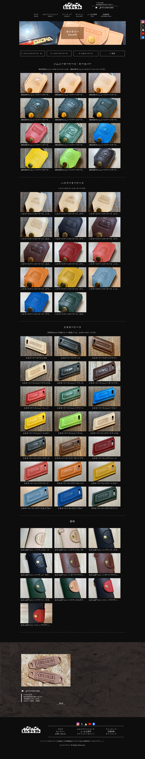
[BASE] (143, 30)
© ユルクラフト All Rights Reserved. (72, 745)
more (61, 703)
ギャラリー (60, 731)
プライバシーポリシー (86, 734)
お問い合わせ (60, 734)
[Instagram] (143, 22)
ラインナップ (111, 729)
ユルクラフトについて (86, 729)
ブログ (60, 729)
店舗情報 (111, 731)
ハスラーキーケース (60, 53)
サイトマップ (111, 734)
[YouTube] (143, 34)
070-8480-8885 (108, 8)
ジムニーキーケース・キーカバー (34, 53)
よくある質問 (85, 731)
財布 (113, 53)
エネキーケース (87, 53)
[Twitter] (143, 26)
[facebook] (143, 38)
